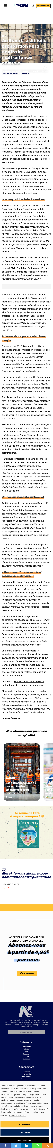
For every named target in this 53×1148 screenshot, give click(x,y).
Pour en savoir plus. (17, 1116)
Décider (26, 1049)
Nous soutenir (26, 1076)
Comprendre (26, 1046)
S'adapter (10, 778)
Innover (26, 1056)
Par (10, 71)
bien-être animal (11, 73)
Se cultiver (26, 1059)
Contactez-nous (26, 1079)
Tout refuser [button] (25, 1132)
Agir (26, 1051)
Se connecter (26, 1074)
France (26, 73)
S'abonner (26, 1071)
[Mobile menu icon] (4, 5)
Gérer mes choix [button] (24, 1140)
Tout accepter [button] (25, 1124)
